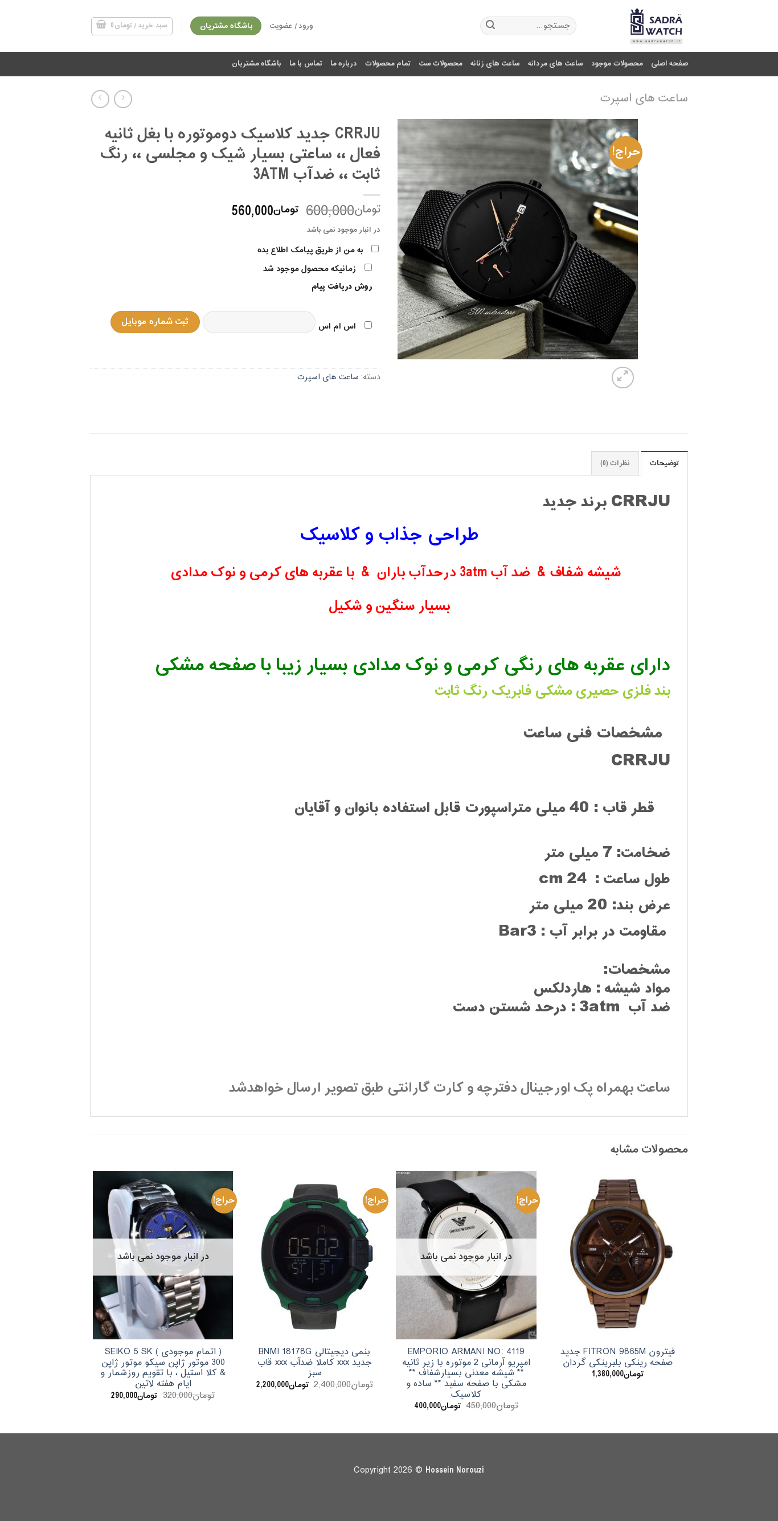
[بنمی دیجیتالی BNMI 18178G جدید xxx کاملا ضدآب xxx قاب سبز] (314, 1255)
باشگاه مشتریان (256, 64)
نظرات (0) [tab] (615, 463)
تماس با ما (305, 64)
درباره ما (343, 64)
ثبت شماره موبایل (155, 321)
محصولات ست (440, 64)
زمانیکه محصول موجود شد (309, 269)
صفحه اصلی (669, 64)
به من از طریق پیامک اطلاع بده (310, 250)
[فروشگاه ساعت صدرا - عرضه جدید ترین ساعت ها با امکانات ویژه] (640, 26)
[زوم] (623, 378)
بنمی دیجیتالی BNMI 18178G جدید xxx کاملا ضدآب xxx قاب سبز (314, 1363)
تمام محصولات (388, 64)
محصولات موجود (616, 64)
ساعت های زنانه (495, 64)
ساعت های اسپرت (644, 98)
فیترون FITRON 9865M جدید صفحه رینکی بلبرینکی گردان (617, 1357)
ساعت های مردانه (556, 64)
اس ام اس (337, 326)
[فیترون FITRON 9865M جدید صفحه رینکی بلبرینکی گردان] (618, 1255)
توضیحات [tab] (664, 463)
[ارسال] (490, 26)
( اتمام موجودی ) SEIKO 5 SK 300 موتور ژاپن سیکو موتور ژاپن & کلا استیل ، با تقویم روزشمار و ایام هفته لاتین (163, 1368)
